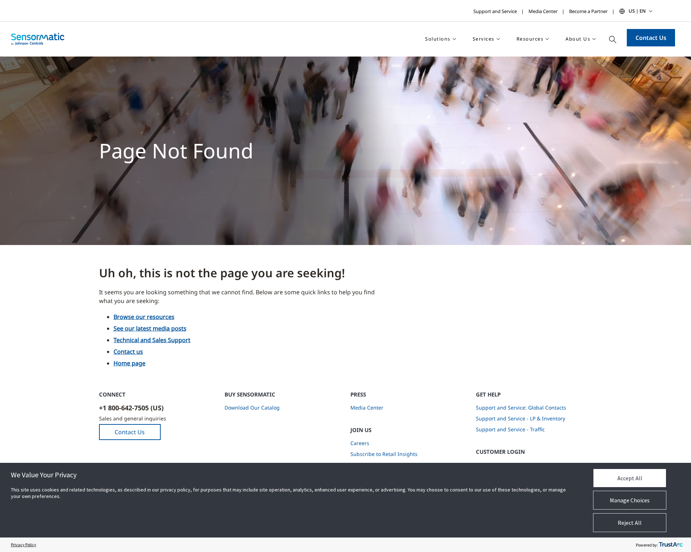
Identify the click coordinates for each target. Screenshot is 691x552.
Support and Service (495, 11)
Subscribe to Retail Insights (384, 454)
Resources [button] (530, 39)
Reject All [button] (630, 522)
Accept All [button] (629, 478)
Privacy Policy (23, 544)
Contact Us (651, 38)
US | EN (637, 11)
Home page (129, 363)
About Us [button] (577, 39)
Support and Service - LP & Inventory (520, 418)
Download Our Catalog (252, 407)
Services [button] (483, 39)
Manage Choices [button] (630, 500)
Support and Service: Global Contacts (521, 407)
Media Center (543, 11)
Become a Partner (588, 11)
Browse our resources (144, 317)
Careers (359, 443)
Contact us (128, 352)
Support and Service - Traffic (510, 429)
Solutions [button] (438, 39)
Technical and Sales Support (152, 340)
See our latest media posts (150, 328)
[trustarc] (670, 545)
